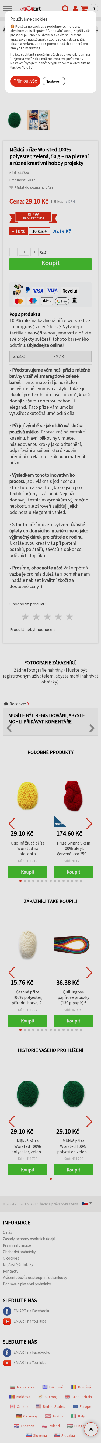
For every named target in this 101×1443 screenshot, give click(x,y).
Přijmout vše (25, 81)
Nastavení (53, 81)
